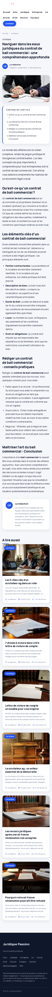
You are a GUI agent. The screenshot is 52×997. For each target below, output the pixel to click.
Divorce (24, 17)
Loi (46, 12)
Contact (10, 23)
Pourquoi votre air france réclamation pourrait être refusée (25, 899)
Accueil (6, 12)
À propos (35, 17)
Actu (15, 12)
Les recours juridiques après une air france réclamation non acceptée (20, 835)
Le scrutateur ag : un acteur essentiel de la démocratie (21, 770)
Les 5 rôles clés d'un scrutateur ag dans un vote (21, 581)
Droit (14, 17)
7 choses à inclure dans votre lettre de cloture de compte (22, 644)
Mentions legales (10, 966)
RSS (21, 966)
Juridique (24, 12)
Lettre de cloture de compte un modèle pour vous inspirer (22, 707)
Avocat (6, 17)
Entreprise (37, 12)
